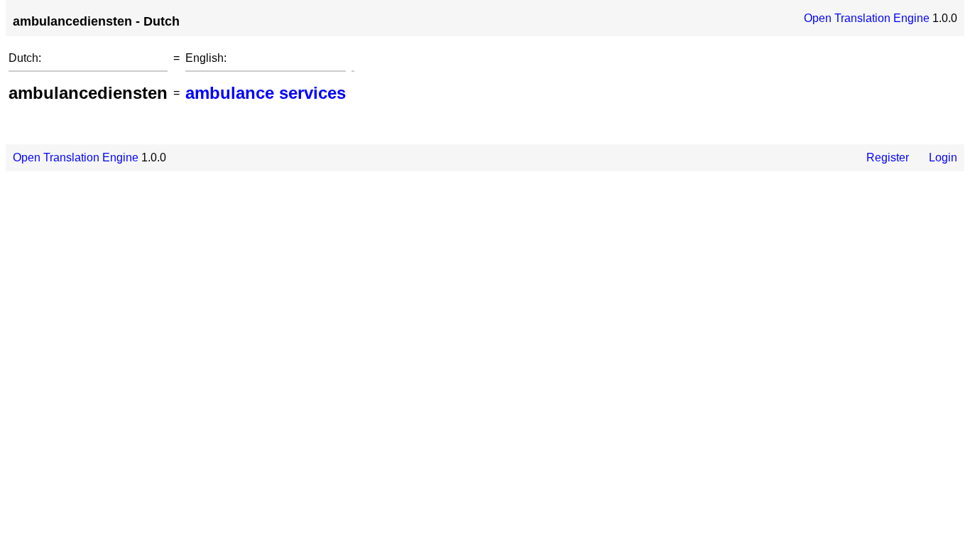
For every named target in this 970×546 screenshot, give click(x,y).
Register (887, 157)
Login (943, 157)
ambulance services (265, 92)
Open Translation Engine (867, 18)
